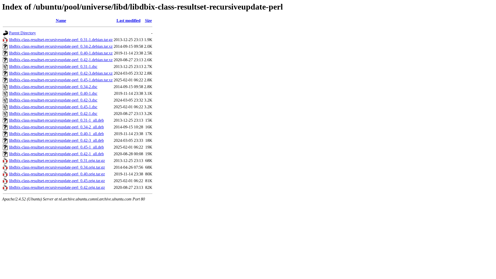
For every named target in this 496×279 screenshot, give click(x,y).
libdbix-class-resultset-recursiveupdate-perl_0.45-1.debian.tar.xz (61, 80)
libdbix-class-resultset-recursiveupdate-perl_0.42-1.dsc (53, 113)
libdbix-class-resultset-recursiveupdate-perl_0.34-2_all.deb (56, 127)
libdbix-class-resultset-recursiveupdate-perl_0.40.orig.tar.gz (57, 174)
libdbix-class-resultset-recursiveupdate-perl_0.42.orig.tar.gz (57, 187)
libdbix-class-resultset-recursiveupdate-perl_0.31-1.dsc (53, 66)
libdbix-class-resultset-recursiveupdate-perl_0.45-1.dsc (53, 107)
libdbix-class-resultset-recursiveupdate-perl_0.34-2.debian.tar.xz (61, 46)
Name (61, 20)
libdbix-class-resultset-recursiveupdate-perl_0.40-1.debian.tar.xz (61, 53)
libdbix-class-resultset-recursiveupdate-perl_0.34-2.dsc (53, 86)
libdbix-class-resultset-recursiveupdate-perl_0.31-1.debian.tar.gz (61, 39)
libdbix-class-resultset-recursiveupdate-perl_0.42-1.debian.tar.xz (61, 60)
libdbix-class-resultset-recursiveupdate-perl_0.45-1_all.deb (56, 147)
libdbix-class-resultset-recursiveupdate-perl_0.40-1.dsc (53, 93)
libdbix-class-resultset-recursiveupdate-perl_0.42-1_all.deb (56, 154)
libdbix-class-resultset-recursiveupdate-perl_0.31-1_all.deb (56, 120)
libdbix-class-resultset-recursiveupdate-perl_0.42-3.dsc (53, 100)
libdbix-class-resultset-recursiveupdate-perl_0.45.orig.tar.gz (57, 181)
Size (148, 20)
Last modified (129, 20)
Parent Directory (22, 33)
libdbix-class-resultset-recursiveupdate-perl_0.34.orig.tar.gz (57, 167)
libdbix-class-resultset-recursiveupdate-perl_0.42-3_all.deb (56, 140)
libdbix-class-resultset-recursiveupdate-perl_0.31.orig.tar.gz (57, 160)
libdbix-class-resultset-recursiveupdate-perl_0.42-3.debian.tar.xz (61, 73)
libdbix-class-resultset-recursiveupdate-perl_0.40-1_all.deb (56, 133)
